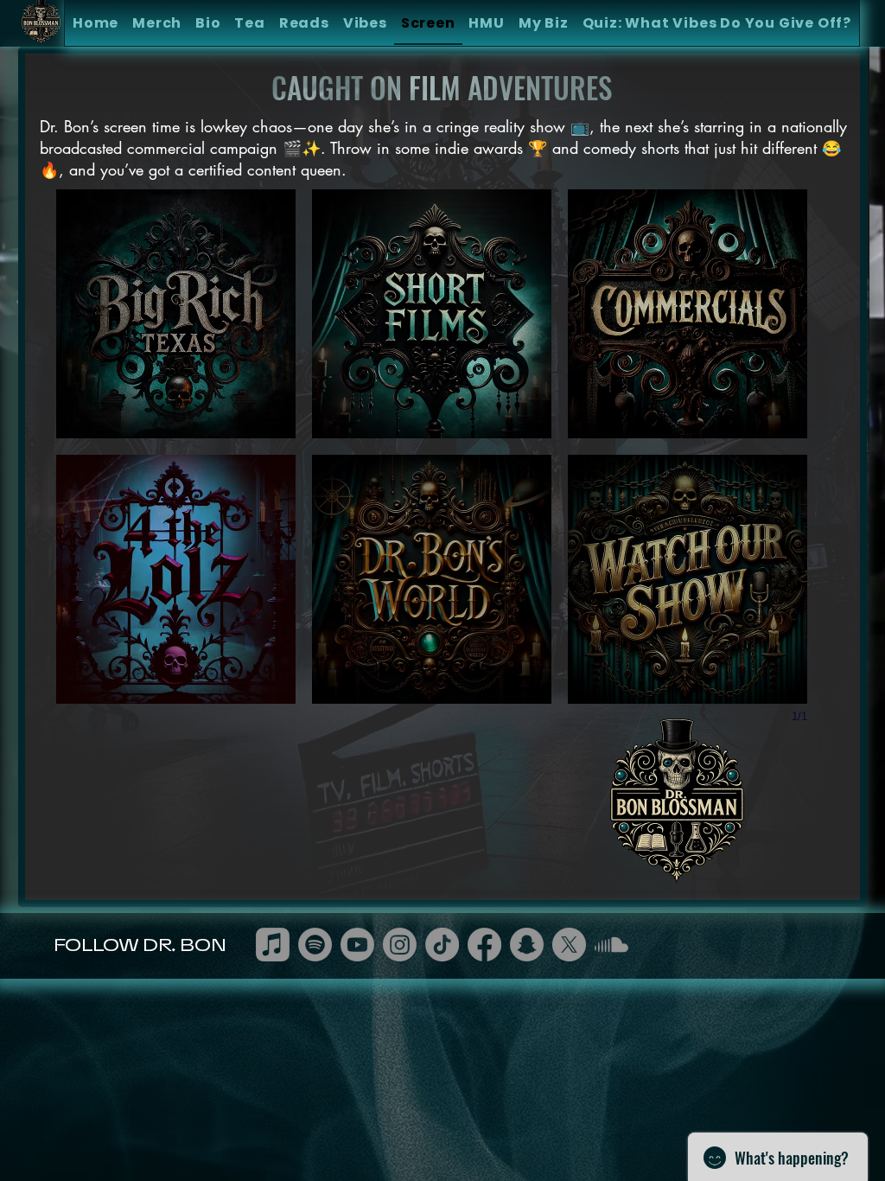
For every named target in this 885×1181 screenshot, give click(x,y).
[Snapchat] (527, 944)
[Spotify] (315, 944)
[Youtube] (357, 944)
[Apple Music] (273, 944)
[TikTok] (442, 944)
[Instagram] (400, 944)
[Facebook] (484, 944)
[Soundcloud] (611, 944)
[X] (569, 944)
